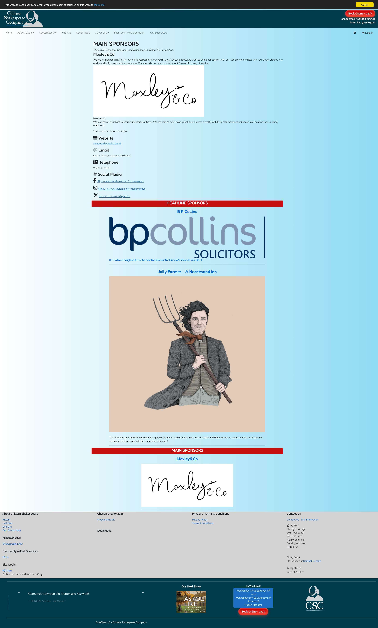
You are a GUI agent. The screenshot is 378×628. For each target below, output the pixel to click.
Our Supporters (158, 32)
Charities (7, 526)
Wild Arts (66, 32)
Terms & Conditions (202, 523)
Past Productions (12, 530)
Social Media (83, 32)
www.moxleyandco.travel (107, 143)
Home (9, 32)
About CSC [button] (101, 32)
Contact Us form (312, 561)
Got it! (364, 4)
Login (8, 570)
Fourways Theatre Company (129, 32)
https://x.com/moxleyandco (114, 196)
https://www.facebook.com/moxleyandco (120, 181)
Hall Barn (7, 523)
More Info (99, 5)
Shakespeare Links (13, 543)
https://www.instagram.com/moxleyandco (122, 188)
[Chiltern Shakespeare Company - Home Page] (315, 597)
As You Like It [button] (24, 32)
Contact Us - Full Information (302, 519)
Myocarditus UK (47, 32)
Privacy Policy (199, 519)
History (6, 519)
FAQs (6, 557)
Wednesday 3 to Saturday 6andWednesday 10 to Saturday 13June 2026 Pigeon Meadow (253, 597)
